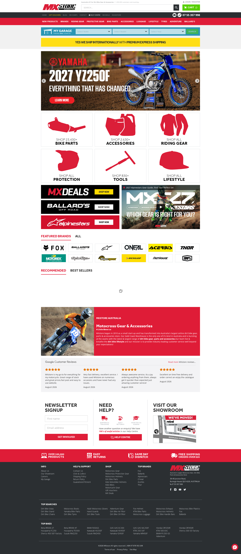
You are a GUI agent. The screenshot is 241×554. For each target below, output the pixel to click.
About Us (45, 471)
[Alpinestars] (107, 248)
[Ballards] (80, 248)
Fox (139, 471)
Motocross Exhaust (164, 508)
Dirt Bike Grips (47, 508)
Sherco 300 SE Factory (189, 530)
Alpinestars (142, 476)
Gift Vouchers (55, 15)
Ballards (141, 473)
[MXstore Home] (185, 468)
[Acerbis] (160, 248)
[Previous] (44, 81)
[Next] (197, 81)
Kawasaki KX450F (117, 530)
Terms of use (110, 549)
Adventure (176, 21)
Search (192, 31)
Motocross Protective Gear (117, 473)
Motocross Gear (112, 471)
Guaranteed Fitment (82, 482)
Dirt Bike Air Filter (117, 511)
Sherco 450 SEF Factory (51, 533)
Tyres (164, 21)
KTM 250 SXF (139, 530)
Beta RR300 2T (47, 528)
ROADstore (116, 15)
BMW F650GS (93, 528)
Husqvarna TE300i (72, 530)
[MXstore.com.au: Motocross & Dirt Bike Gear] (59, 7)
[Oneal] (133, 248)
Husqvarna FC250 (48, 530)
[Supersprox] (107, 258)
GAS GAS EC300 (117, 528)
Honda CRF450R (186, 528)
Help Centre (95, 15)
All (78, 236)
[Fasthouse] (160, 258)
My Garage (45, 479)
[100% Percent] (187, 258)
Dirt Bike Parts (111, 479)
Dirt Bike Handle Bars (165, 514)
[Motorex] (53, 258)
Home (44, 15)
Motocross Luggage (141, 514)
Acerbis (141, 482)
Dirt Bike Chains (48, 514)
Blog (65, 15)
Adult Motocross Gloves (97, 508)
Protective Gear (95, 21)
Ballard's (189, 21)
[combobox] (94, 31)
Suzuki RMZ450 (93, 533)
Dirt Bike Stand (47, 511)
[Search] (176, 7)
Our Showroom (47, 473)
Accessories (127, 21)
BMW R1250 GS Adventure (163, 535)
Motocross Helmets (114, 476)
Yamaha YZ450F (117, 533)
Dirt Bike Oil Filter (117, 514)
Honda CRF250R (163, 528)
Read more (173, 362)
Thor (140, 484)
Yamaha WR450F (140, 533)
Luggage (141, 21)
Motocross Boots (71, 508)
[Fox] (53, 248)
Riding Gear (77, 21)
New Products (50, 21)
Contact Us (78, 471)
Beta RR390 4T (70, 528)
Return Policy (79, 479)
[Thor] (187, 248)
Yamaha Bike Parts (72, 511)
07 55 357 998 (191, 15)
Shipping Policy (79, 476)
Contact (83, 15)
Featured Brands (56, 236)
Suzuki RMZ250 (70, 533)
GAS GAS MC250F (141, 528)
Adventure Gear (117, 508)
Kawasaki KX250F (94, 530)
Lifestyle (153, 21)
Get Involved (66, 436)
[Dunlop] (133, 258)
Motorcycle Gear (112, 487)
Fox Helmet (138, 508)
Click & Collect (79, 473)
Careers (44, 476)
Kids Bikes (109, 484)
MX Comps (73, 15)
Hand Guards (92, 511)
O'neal (140, 479)
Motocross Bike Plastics (189, 508)
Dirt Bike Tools (93, 514)
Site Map (133, 549)
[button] (235, 547)
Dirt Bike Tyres (70, 514)
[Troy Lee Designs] (80, 258)
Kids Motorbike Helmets (115, 482)
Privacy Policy (122, 549)
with (120, 42)
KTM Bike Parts (139, 511)
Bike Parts (112, 21)
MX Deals (106, 15)
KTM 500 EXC (162, 530)
